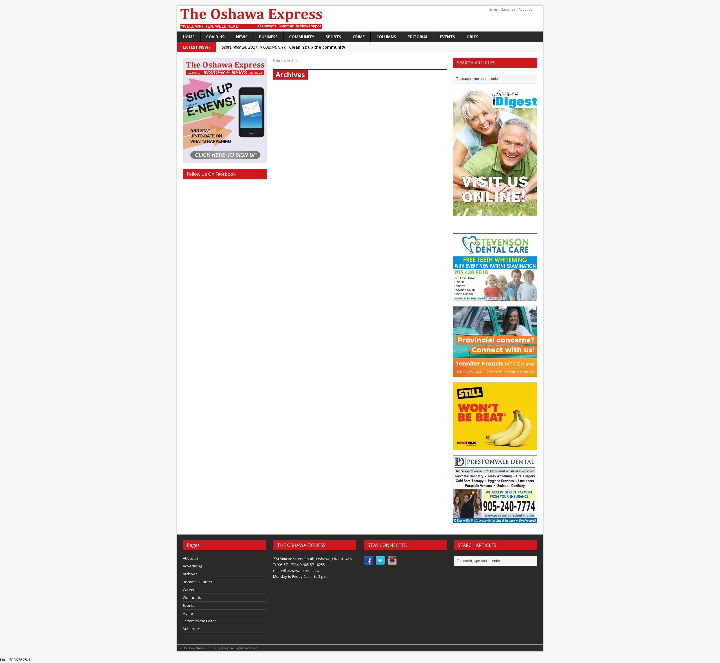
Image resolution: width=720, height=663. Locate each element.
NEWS (242, 36)
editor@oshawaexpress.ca (296, 570)
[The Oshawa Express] (360, 18)
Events (447, 36)
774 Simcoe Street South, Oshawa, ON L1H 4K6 (312, 558)
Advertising (192, 566)
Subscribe (508, 10)
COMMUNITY (301, 36)
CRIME (359, 36)
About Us (525, 10)
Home (493, 10)
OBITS (472, 36)
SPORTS (333, 36)
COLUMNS (386, 36)
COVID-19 (215, 36)
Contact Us (192, 597)
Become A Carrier (197, 581)
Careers (190, 589)
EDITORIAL (418, 36)
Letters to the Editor (199, 620)
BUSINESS (268, 36)
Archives (190, 573)
